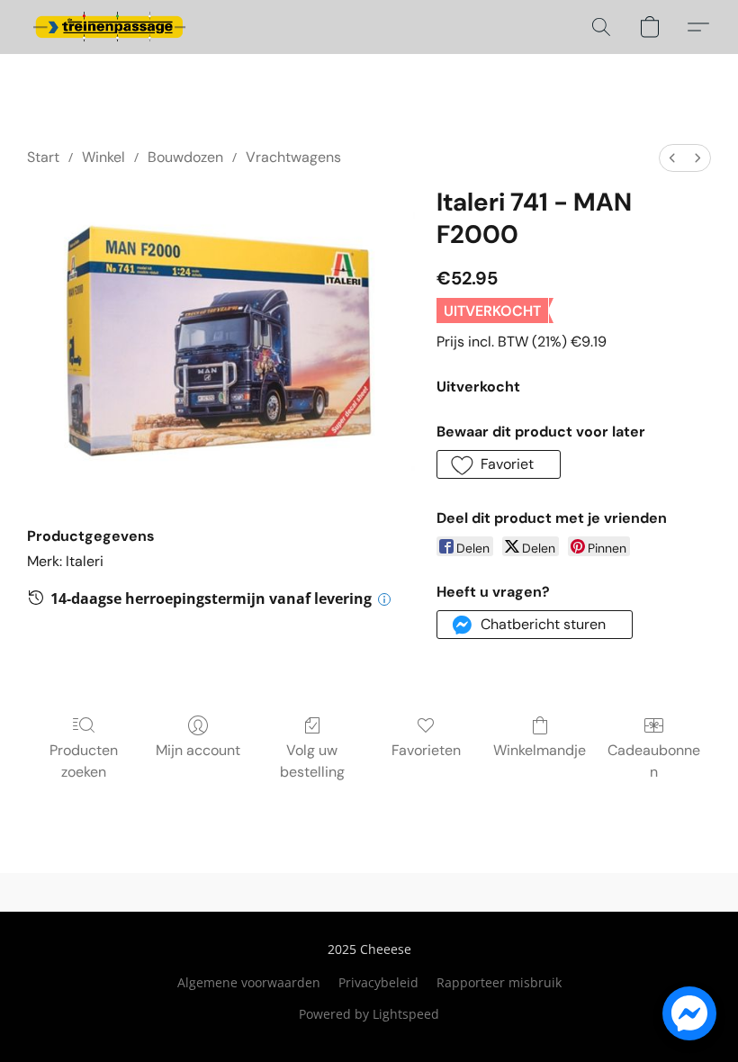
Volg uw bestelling (312, 761)
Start (43, 157)
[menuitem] (672, 158)
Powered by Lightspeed (369, 1013)
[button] (109, 27)
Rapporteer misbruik (499, 982)
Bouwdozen (185, 157)
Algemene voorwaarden (248, 982)
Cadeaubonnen (654, 761)
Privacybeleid (378, 982)
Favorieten (426, 750)
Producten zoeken (84, 761)
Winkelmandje (539, 750)
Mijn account (198, 750)
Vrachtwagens (293, 157)
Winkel (103, 157)
